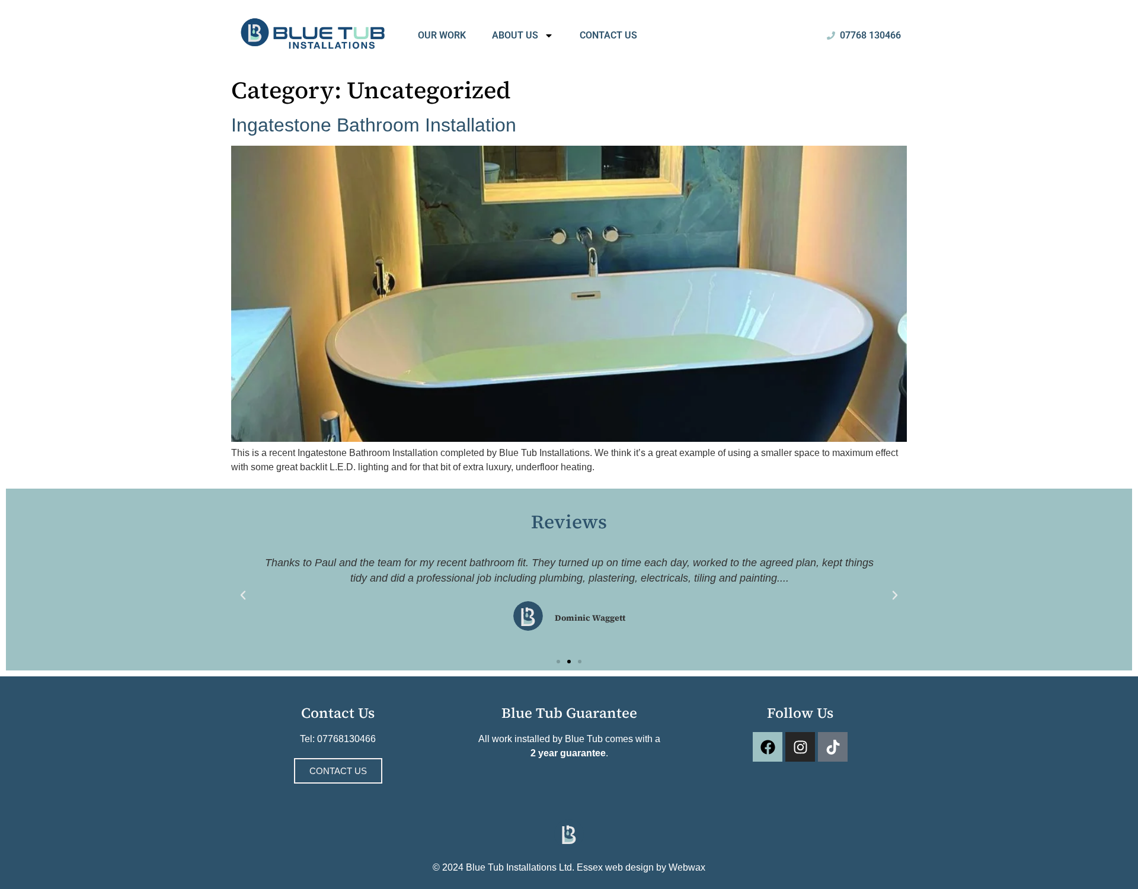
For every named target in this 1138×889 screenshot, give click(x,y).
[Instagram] (800, 747)
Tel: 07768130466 (338, 739)
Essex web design (615, 867)
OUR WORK (442, 35)
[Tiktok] (833, 747)
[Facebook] (767, 747)
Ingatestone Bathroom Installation (373, 125)
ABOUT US (515, 35)
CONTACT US (608, 35)
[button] (243, 595)
